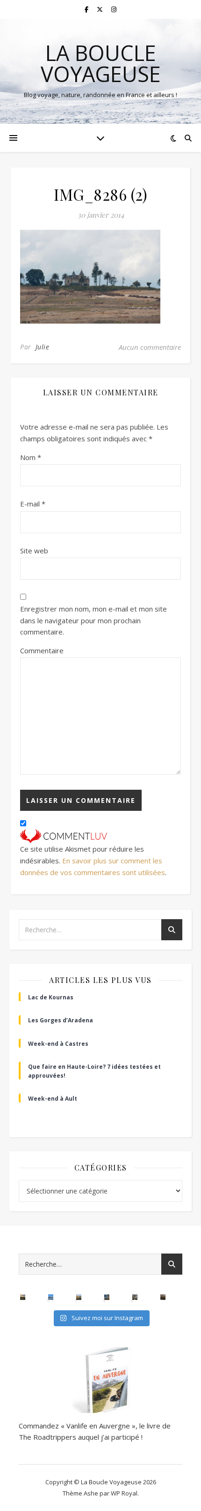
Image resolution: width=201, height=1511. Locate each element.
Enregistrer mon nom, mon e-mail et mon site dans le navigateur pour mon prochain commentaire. (93, 620)
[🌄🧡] (23, 1297)
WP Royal (124, 1493)
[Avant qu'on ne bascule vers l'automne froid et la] (107, 1297)
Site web (34, 550)
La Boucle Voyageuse (101, 63)
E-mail (32, 503)
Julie (43, 346)
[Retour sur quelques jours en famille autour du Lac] (79, 1297)
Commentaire (42, 650)
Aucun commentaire (150, 347)
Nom (30, 457)
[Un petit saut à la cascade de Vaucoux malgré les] (135, 1297)
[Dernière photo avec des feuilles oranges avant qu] (163, 1297)
